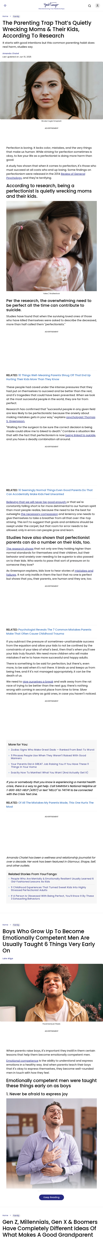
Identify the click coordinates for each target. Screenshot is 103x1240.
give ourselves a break (38, 681)
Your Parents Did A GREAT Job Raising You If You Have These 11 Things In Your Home (50, 765)
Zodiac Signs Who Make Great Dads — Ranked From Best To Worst (53, 749)
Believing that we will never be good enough (36, 502)
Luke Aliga (8, 958)
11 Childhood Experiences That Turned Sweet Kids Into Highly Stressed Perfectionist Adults (48, 889)
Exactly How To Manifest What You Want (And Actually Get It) (49, 772)
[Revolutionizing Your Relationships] (51, 5)
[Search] (89, 5)
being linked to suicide (80, 435)
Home (5, 16)
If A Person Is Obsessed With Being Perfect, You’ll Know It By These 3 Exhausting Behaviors (52, 897)
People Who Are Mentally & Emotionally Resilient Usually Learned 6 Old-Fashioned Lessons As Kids (52, 880)
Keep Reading (51, 1197)
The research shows (20, 549)
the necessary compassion (39, 514)
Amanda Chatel (11, 53)
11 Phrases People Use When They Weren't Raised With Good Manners (48, 757)
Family (16, 16)
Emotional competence (22, 1061)
